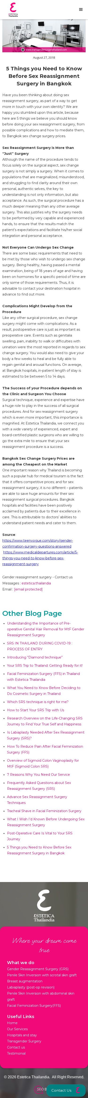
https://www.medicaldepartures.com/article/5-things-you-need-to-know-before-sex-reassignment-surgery (40, 558)
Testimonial (16, 1053)
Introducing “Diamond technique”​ (35, 657)
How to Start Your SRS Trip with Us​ (35, 710)
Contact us (16, 1047)
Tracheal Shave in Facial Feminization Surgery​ (44, 811)
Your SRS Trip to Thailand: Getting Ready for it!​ (45, 665)
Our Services (17, 1029)
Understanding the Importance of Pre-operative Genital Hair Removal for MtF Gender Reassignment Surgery (45, 629)
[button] (66, 1090)
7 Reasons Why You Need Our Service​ (38, 774)
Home (12, 1023)
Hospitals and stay (22, 1035)
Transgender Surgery (24, 1041)
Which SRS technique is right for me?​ (38, 702)
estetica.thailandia (36, 583)
